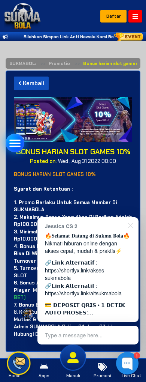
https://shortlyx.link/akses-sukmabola (75, 274)
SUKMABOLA (23, 63)
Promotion (61, 63)
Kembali (32, 83)
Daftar (113, 16)
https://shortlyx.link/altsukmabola (83, 293)
